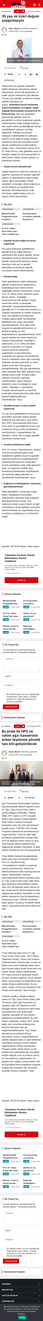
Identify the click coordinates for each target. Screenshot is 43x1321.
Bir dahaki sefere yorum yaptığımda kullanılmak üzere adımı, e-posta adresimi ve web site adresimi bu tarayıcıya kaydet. (23, 698)
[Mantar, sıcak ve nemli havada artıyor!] (11, 628)
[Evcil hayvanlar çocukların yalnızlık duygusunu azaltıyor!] (31, 214)
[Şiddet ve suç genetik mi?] (31, 615)
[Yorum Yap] (25, 74)
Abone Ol (21, 580)
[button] (34, 5)
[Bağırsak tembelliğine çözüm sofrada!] (31, 628)
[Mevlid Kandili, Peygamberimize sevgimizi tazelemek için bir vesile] (11, 214)
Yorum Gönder (11, 707)
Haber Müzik (14, 28)
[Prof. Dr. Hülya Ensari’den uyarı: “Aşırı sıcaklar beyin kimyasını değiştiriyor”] (11, 229)
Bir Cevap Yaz (12, 644)
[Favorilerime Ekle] (19, 74)
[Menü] (4, 5)
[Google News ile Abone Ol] (10, 68)
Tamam (22, 1317)
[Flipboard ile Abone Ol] (24, 68)
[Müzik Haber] (19, 5)
